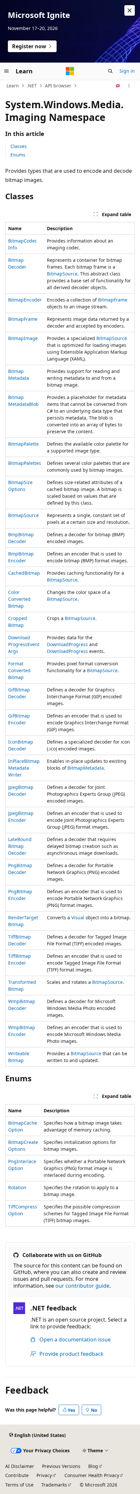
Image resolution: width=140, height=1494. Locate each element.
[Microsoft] (70, 71)
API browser (58, 85)
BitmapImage (23, 338)
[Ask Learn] (118, 86)
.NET (32, 85)
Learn (13, 85)
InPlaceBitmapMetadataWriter (24, 768)
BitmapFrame (112, 300)
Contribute (17, 1475)
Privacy (44, 1475)
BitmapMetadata (85, 768)
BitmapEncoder (25, 300)
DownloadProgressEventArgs (23, 644)
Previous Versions (61, 1466)
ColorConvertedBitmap (19, 599)
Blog (93, 1466)
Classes (18, 146)
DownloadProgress (67, 644)
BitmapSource (62, 274)
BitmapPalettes (24, 463)
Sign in (127, 71)
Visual (77, 917)
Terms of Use (19, 1485)
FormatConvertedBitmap (19, 670)
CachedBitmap (24, 573)
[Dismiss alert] (129, 10)
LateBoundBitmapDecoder (20, 846)
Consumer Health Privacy (91, 1475)
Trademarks (54, 1485)
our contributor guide (82, 1285)
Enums (17, 155)
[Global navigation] (6, 71)
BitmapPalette (23, 444)
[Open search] (110, 71)
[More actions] (129, 86)
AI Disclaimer (19, 1466)
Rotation (17, 1187)
